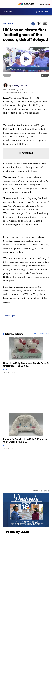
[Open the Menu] (4, 4)
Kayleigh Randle (19, 85)
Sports (8, 23)
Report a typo (10, 316)
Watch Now (44, 4)
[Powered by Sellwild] (45, 491)
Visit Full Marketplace (40, 334)
